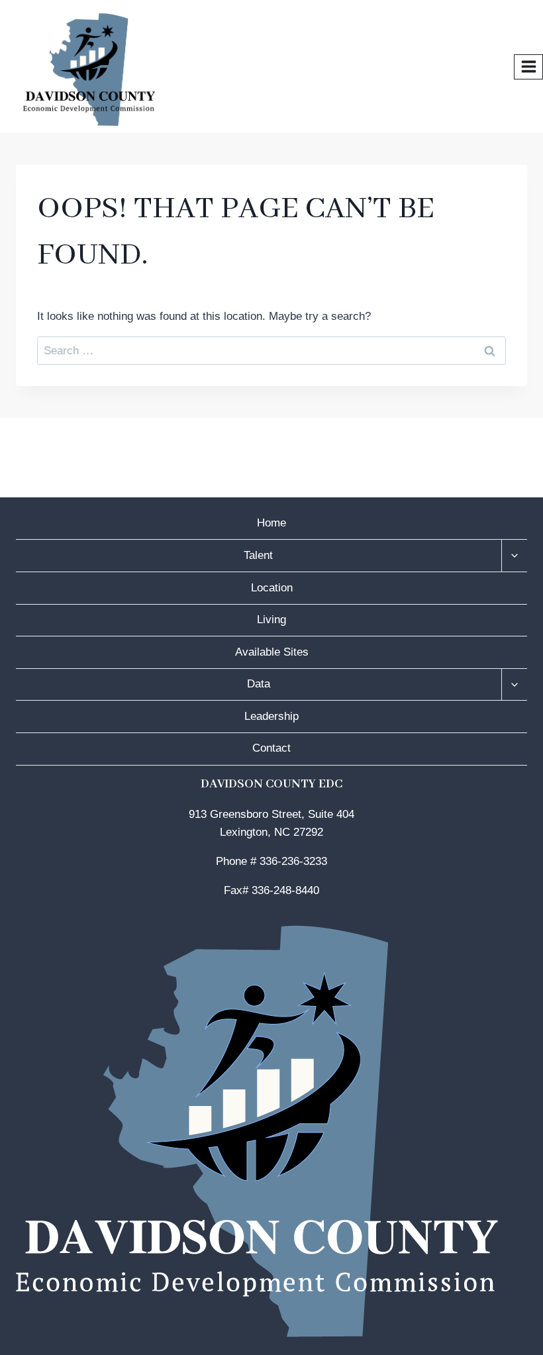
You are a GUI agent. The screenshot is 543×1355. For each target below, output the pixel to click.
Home (271, 523)
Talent (258, 555)
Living (271, 619)
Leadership (271, 716)
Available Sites (272, 652)
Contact (271, 748)
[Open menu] (528, 66)
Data (258, 684)
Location (272, 587)
